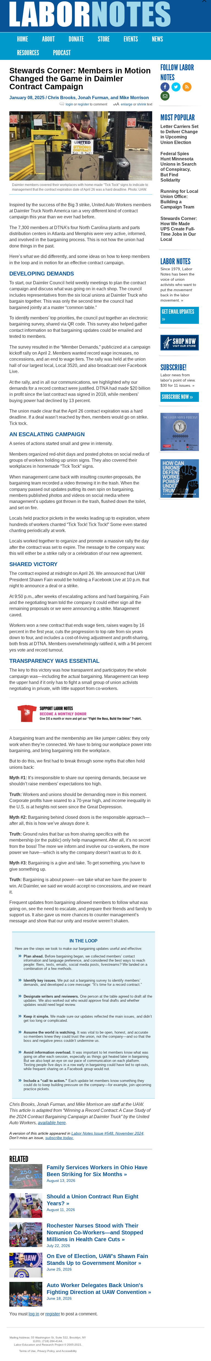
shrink (141, 104)
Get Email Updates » (178, 315)
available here (52, 1122)
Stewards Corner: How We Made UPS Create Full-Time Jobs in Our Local (178, 229)
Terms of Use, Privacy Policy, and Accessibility (48, 1350)
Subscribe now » (177, 396)
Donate (76, 39)
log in (34, 1314)
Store (104, 39)
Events (131, 39)
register (83, 104)
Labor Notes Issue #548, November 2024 (107, 1133)
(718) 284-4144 (52, 1341)
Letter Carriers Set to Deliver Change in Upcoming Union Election (179, 134)
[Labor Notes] (90, 14)
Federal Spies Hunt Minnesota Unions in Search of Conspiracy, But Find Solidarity (178, 166)
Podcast (62, 53)
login (69, 104)
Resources (28, 53)
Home (22, 39)
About (48, 39)
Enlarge (126, 104)
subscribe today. (59, 1137)
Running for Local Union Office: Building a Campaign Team (179, 199)
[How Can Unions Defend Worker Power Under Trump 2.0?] (179, 495)
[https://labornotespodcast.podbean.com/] (179, 448)
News (157, 39)
